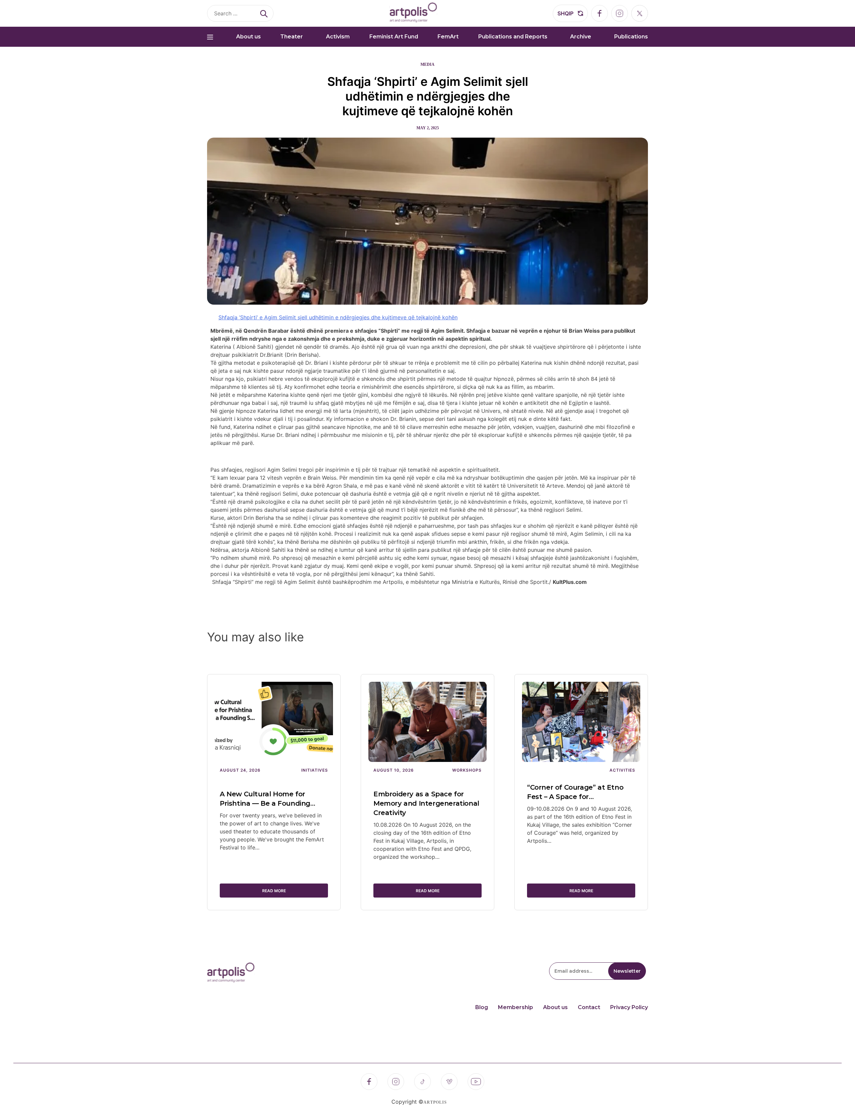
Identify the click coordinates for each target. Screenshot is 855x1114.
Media (427, 64)
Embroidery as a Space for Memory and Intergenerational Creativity (426, 803)
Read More (274, 890)
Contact (589, 1007)
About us (248, 36)
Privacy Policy (629, 1007)
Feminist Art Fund (393, 36)
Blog (481, 1007)
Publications (631, 36)
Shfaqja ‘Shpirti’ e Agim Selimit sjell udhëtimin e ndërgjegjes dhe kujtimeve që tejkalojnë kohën (427, 96)
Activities (622, 770)
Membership (515, 1007)
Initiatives (314, 770)
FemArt (448, 36)
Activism (338, 36)
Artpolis (435, 1102)
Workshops (467, 770)
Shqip (565, 13)
